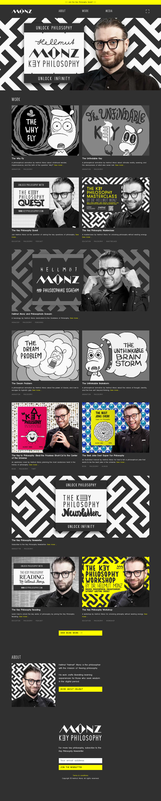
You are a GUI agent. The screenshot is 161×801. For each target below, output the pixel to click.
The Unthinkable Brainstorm (95, 383)
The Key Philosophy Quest (25, 230)
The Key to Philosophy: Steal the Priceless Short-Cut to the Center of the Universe (44, 457)
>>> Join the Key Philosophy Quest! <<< (80, 2)
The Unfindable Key (92, 159)
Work (85, 11)
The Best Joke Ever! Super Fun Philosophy (103, 456)
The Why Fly (18, 159)
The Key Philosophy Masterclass (98, 230)
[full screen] (147, 11)
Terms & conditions (80, 775)
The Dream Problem (22, 383)
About (62, 11)
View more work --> (71, 633)
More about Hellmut (71, 689)
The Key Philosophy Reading (26, 610)
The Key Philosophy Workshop (97, 610)
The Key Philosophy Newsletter (27, 540)
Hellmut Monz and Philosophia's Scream (32, 314)
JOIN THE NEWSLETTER (71, 767)
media (109, 11)
